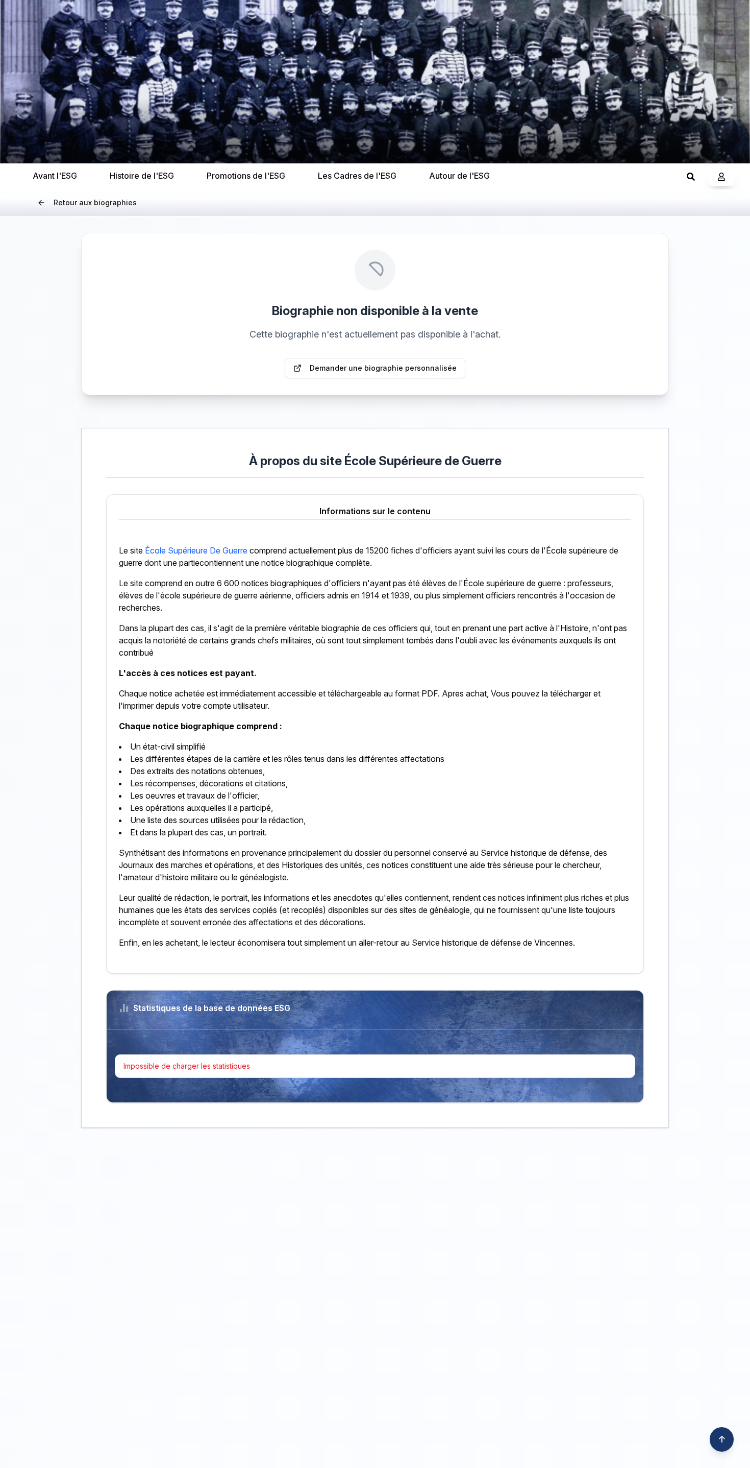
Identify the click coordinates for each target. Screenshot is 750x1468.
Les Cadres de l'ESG (357, 176)
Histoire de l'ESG (142, 176)
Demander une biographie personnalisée (383, 368)
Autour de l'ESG (459, 176)
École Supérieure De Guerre (196, 550)
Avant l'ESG (55, 176)
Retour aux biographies (95, 202)
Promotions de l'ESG (246, 176)
